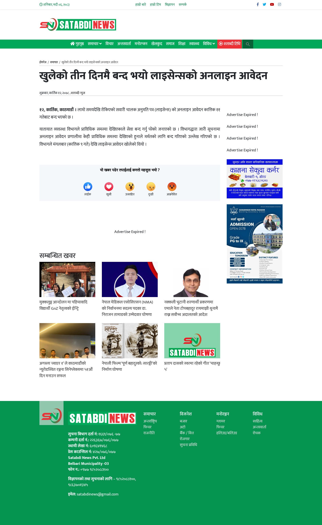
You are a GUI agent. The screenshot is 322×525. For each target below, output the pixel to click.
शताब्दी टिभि (231, 44)
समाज (170, 44)
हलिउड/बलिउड (226, 433)
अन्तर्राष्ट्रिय (150, 421)
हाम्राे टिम (155, 5)
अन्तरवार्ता (124, 44)
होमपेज (42, 62)
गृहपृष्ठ (79, 44)
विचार (109, 44)
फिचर (147, 427)
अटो (182, 427)
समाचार (93, 44)
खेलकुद (156, 44)
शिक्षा (181, 44)
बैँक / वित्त (187, 433)
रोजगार (184, 439)
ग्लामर (220, 421)
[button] (248, 44)
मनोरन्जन (141, 44)
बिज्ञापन (170, 5)
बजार (183, 421)
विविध (207, 44)
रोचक (257, 433)
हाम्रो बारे (140, 5)
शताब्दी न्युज (78, 93)
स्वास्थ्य (194, 44)
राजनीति (149, 433)
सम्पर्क (183, 5)
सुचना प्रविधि (188, 445)
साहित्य (257, 421)
